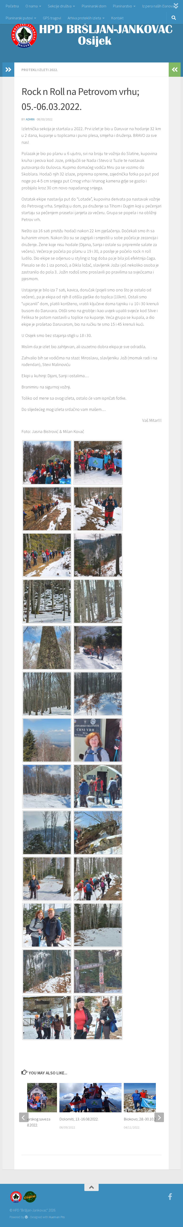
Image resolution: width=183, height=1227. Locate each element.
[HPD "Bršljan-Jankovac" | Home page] (91, 34)
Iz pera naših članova (158, 6)
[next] (159, 1117)
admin (30, 119)
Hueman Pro (57, 1217)
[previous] (24, 1117)
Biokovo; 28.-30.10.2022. (143, 1119)
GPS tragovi (52, 17)
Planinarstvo (122, 6)
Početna (12, 6)
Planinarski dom (94, 6)
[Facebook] (170, 1196)
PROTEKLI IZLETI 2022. (39, 69)
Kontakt (117, 17)
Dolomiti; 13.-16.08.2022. (78, 1119)
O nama (31, 6)
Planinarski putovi (19, 17)
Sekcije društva (59, 6)
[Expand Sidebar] (8, 69)
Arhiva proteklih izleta (84, 17)
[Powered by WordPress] (26, 1217)
